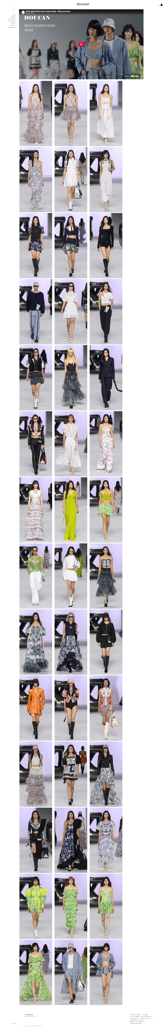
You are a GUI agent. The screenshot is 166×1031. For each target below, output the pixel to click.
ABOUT (13, 23)
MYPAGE (14, 9)
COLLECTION (12, 19)
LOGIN (14, 7)
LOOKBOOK (12, 21)
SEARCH (14, 10)
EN (15, 1023)
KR (12, 1023)
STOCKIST (13, 25)
